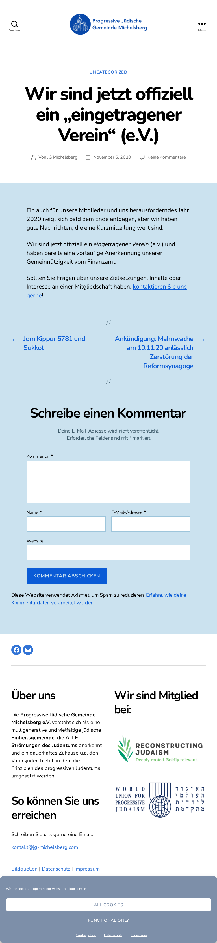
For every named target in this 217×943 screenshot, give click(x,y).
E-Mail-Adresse (128, 512)
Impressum (139, 935)
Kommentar (40, 456)
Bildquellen (24, 868)
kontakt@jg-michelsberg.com (44, 847)
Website (35, 541)
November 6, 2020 (112, 157)
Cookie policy (86, 935)
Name (34, 512)
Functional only (108, 920)
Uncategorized (108, 72)
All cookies (108, 905)
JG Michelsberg (62, 157)
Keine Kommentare (166, 157)
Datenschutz (113, 935)
